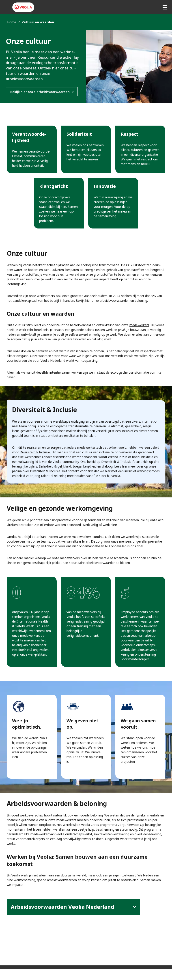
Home (11, 22)
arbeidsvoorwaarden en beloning (123, 300)
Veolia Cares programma (99, 825)
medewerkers (139, 325)
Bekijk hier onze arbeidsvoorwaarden (40, 92)
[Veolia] (23, 7)
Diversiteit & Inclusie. (35, 452)
